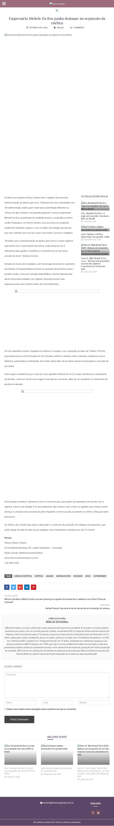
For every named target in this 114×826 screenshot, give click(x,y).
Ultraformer (100, 576)
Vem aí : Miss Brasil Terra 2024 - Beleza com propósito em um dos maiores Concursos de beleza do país (95, 263)
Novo (88, 576)
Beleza (60, 28)
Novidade (78, 576)
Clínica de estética (23, 576)
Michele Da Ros (63, 576)
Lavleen (49, 576)
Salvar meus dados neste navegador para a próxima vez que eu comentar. (41, 709)
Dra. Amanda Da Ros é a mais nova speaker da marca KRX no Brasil (95, 216)
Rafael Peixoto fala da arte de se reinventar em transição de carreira (78, 608)
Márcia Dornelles (57, 622)
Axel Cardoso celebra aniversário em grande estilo (95, 235)
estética (39, 576)
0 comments (78, 28)
